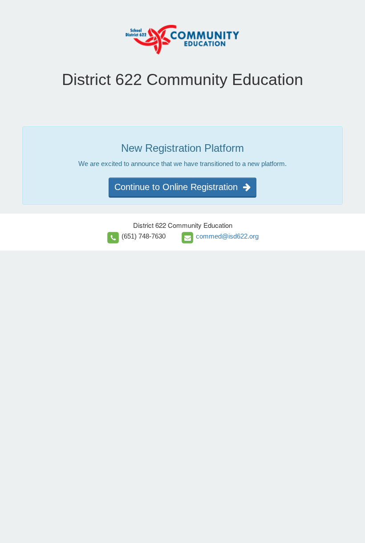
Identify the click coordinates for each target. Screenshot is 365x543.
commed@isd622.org (227, 236)
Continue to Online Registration (178, 187)
